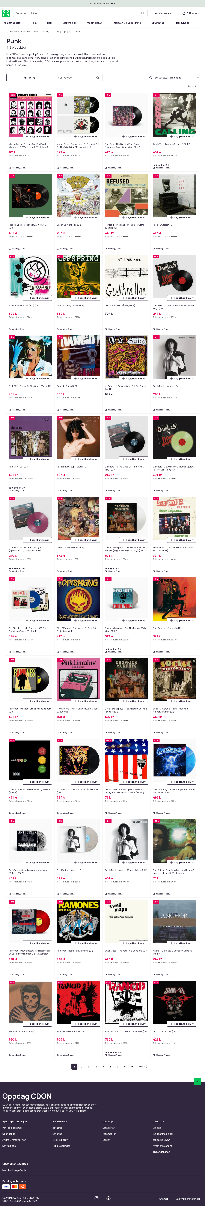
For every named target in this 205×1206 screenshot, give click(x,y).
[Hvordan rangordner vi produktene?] (150, 77)
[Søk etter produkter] (142, 13)
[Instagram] (96, 1198)
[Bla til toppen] (197, 1081)
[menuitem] (12, 22)
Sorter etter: (162, 77)
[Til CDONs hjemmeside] (6, 13)
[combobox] (80, 13)
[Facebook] (108, 1198)
